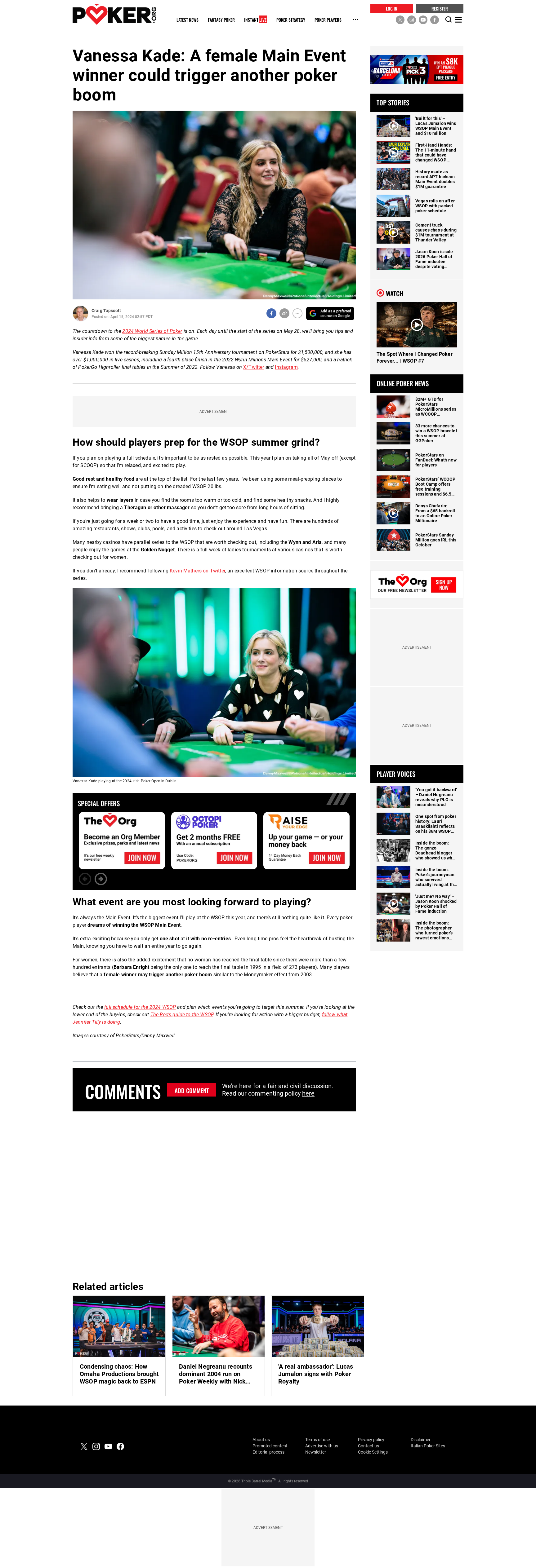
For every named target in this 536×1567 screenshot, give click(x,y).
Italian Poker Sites (428, 1445)
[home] (114, 14)
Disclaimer (421, 1439)
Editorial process (268, 1452)
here (308, 1093)
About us (261, 1439)
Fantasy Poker (221, 20)
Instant (255, 20)
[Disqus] (214, 1195)
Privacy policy (371, 1439)
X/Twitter (253, 367)
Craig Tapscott (106, 310)
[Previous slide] (85, 879)
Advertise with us (321, 1445)
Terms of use (317, 1439)
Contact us (368, 1445)
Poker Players (328, 20)
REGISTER (439, 8)
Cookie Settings (373, 1452)
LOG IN (391, 8)
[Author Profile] (80, 313)
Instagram (286, 367)
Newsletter (315, 1452)
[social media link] (400, 19)
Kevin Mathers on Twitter (197, 571)
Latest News (187, 20)
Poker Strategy (290, 20)
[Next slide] (101, 879)
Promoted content (270, 1445)
